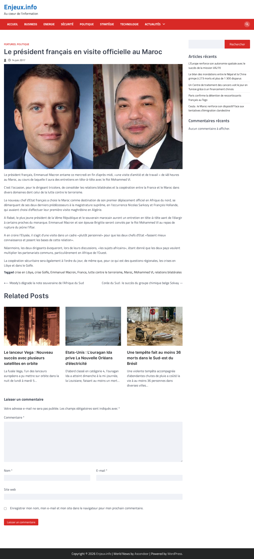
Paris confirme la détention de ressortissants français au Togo (215, 97)
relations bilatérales (168, 272)
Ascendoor (142, 553)
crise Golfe (42, 272)
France (82, 272)
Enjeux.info (20, 7)
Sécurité (67, 24)
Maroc (128, 272)
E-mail (101, 470)
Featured (10, 44)
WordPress (174, 553)
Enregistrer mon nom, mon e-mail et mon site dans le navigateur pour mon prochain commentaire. (76, 508)
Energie (49, 24)
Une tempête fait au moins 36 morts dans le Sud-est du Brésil (154, 358)
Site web (10, 489)
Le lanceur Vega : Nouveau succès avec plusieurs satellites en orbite (28, 358)
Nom (8, 470)
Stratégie (107, 24)
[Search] (247, 24)
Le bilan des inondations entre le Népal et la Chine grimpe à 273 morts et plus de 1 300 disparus (217, 76)
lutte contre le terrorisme (105, 272)
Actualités (153, 24)
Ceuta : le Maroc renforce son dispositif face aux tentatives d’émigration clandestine (216, 108)
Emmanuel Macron (63, 272)
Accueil (12, 24)
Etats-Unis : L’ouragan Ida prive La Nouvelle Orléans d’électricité (89, 358)
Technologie (129, 24)
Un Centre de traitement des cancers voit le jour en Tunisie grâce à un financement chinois (218, 87)
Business (30, 24)
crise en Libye (24, 272)
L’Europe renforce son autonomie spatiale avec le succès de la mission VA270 (217, 65)
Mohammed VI (143, 272)
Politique (87, 24)
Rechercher (237, 44)
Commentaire (14, 417)
